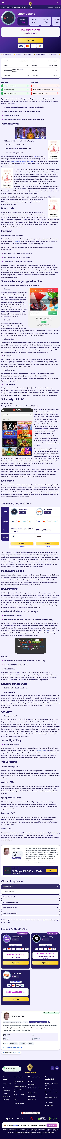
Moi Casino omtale (15, 982)
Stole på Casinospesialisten (35, 1089)
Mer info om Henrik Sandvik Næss (11, 1047)
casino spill (37, 156)
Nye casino (6, 1087)
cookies (15, 1125)
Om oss (30, 1081)
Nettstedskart (32, 1099)
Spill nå (30, 40)
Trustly (47, 630)
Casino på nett (7, 1084)
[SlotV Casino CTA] (7, 870)
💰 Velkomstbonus (6, 54)
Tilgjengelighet (49, 1102)
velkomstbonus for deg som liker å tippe (22, 161)
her (44, 920)
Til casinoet (22, 544)
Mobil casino (6, 1090)
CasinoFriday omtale (45, 945)
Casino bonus (6, 1096)
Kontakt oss (31, 1096)
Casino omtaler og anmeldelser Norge (15, 7)
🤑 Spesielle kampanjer (40, 54)
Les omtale (22, 546)
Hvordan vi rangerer (51, 1089)
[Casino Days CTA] (7, 939)
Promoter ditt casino (19, 1091)
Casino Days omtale (15, 945)
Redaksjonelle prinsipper (51, 1085)
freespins (17, 241)
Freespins (5, 1093)
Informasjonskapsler (20, 1086)
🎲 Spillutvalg (52, 54)
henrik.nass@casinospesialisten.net (38, 1022)
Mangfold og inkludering (51, 1093)
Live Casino (6, 1100)
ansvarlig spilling (41, 750)
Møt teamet (31, 1085)
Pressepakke (49, 1105)
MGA (15, 1100)
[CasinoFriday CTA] (36, 939)
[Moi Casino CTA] (7, 975)
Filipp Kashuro (16, 1052)
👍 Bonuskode (17, 54)
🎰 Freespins (27, 54)
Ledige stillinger (33, 1093)
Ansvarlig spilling (19, 1103)
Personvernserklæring (19, 1082)
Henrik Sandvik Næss (18, 1016)
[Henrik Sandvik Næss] (6, 851)
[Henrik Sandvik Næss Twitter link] (13, 858)
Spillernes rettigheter (19, 1096)
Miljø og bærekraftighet (51, 1098)
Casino (3, 7)
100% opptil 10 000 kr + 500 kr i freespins (27, 872)
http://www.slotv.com (23, 61)
